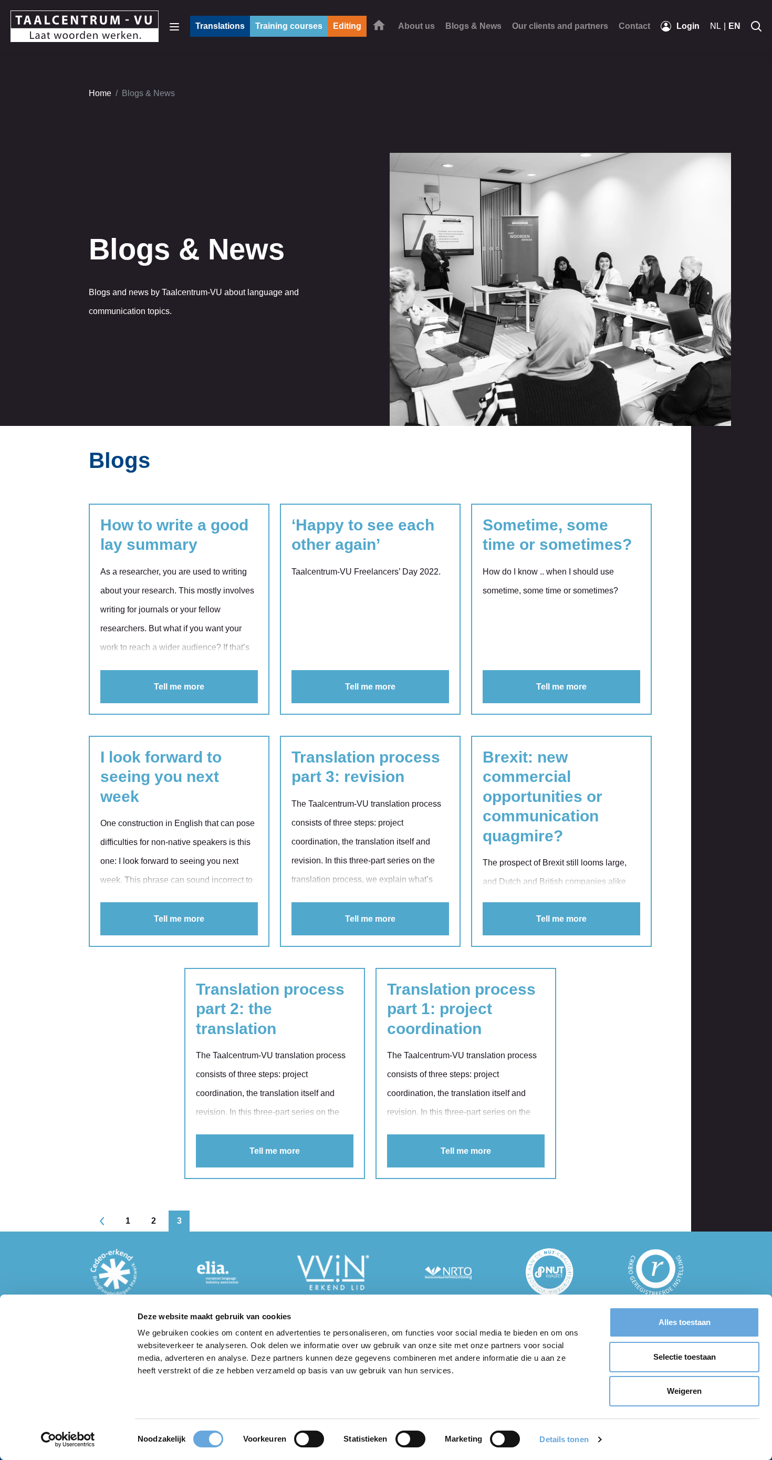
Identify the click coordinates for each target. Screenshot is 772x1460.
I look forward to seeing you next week (161, 776)
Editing (347, 26)
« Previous (101, 1221)
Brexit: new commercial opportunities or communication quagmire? (542, 796)
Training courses (288, 26)
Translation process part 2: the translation (270, 1009)
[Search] (756, 26)
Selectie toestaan (684, 1356)
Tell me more (179, 686)
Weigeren (684, 1390)
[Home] (379, 25)
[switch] (309, 1439)
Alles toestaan (685, 1322)
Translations (220, 26)
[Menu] (174, 26)
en (734, 26)
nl (715, 26)
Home (100, 93)
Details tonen (563, 1439)
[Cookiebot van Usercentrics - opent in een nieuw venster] (68, 1439)
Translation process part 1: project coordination (461, 1009)
